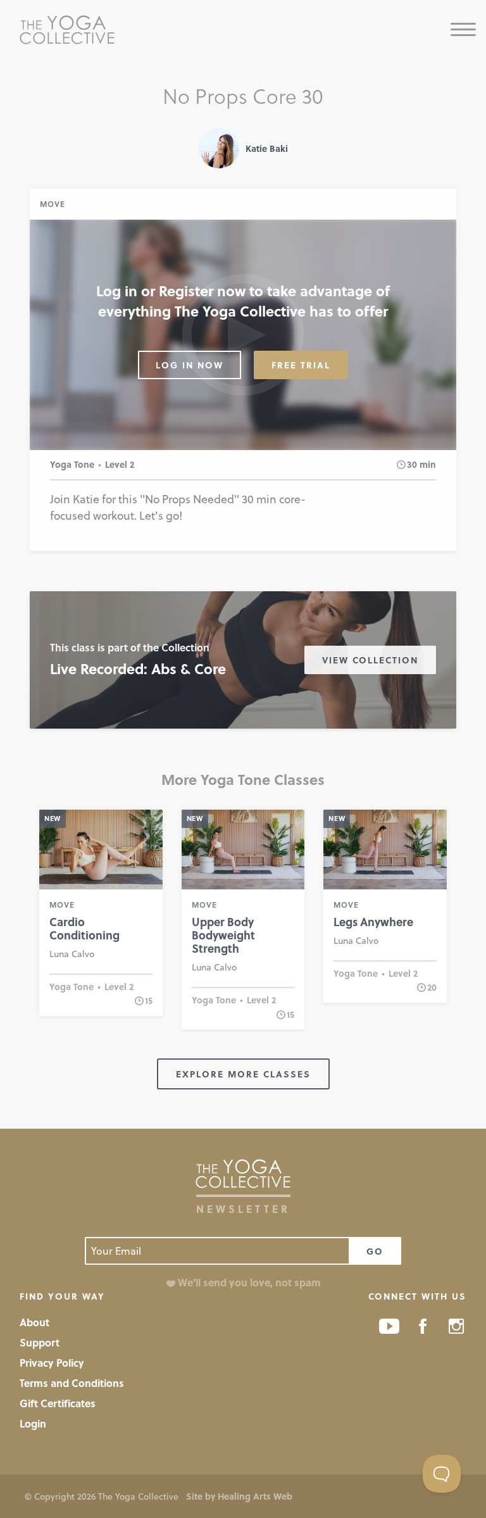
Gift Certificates (58, 1403)
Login (33, 1423)
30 (412, 464)
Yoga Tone (72, 464)
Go (374, 1251)
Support (39, 1342)
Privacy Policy (52, 1362)
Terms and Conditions (72, 1383)
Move (52, 204)
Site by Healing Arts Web (239, 1496)
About (34, 1322)
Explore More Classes (243, 1074)
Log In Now (189, 365)
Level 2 (119, 464)
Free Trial (300, 365)
